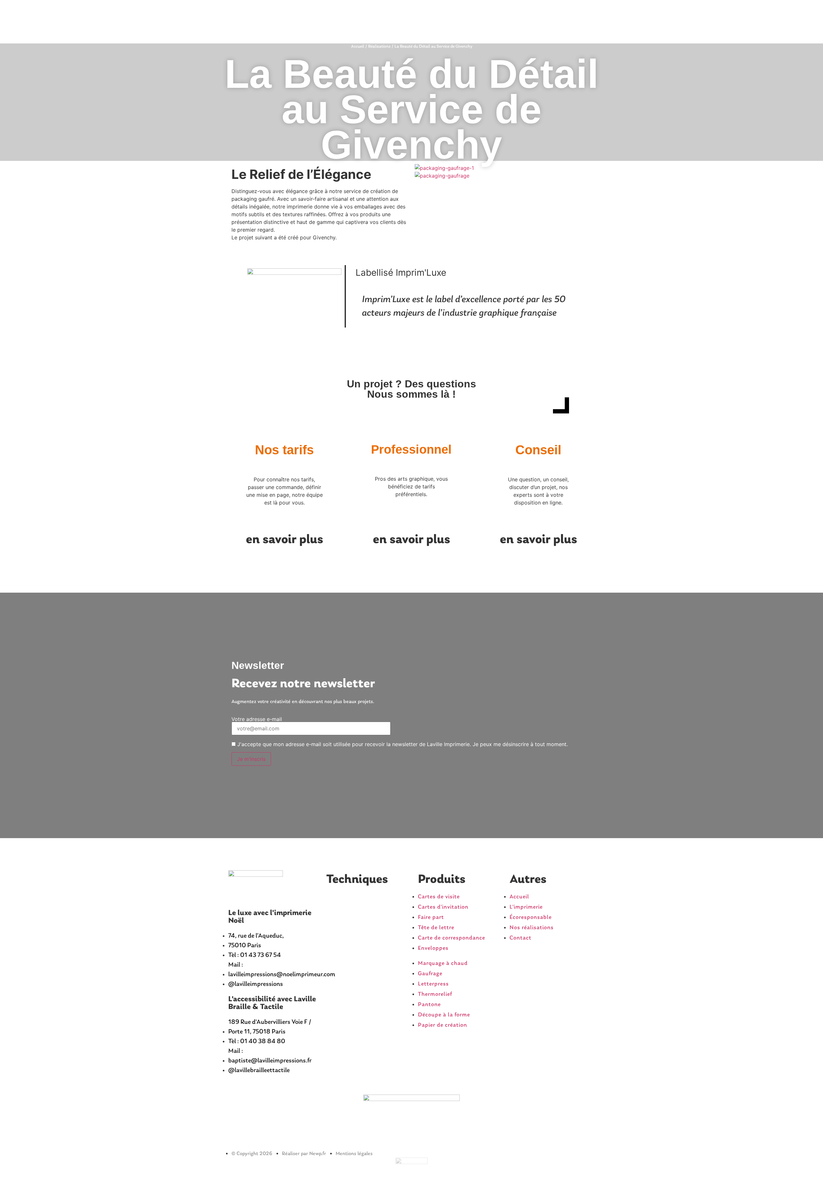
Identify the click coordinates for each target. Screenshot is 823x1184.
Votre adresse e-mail (256, 719)
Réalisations (379, 46)
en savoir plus (284, 539)
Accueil (357, 46)
